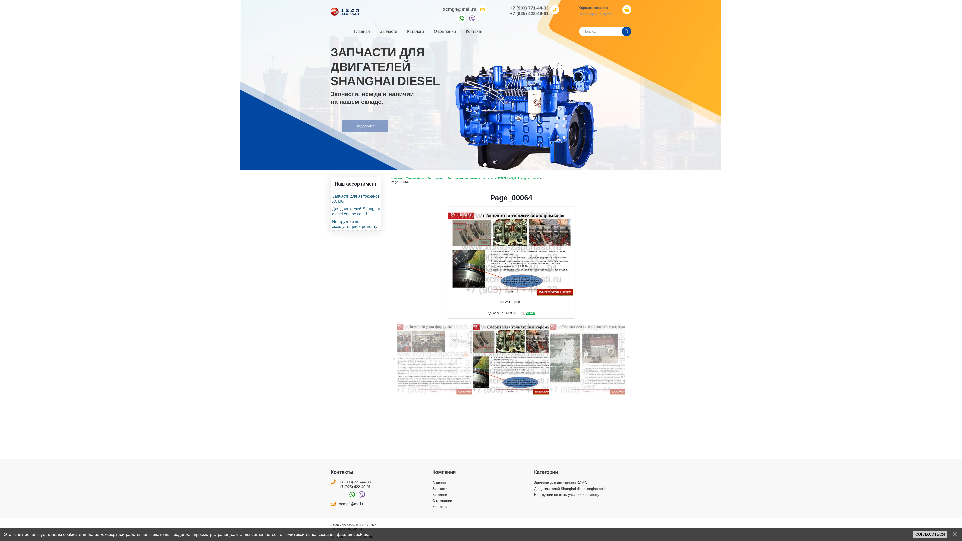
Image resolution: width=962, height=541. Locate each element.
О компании (442, 501)
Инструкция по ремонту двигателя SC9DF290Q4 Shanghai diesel (493, 178)
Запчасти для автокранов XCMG (560, 483)
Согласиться (930, 534)
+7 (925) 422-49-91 (355, 487)
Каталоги (439, 495)
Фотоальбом (415, 178)
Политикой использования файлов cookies (325, 534)
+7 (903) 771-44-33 (355, 482)
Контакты (439, 507)
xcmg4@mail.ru (459, 9)
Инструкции (435, 178)
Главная (397, 178)
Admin (530, 313)
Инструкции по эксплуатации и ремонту (566, 495)
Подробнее (353, 126)
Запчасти (439, 489)
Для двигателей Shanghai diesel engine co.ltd (571, 489)
